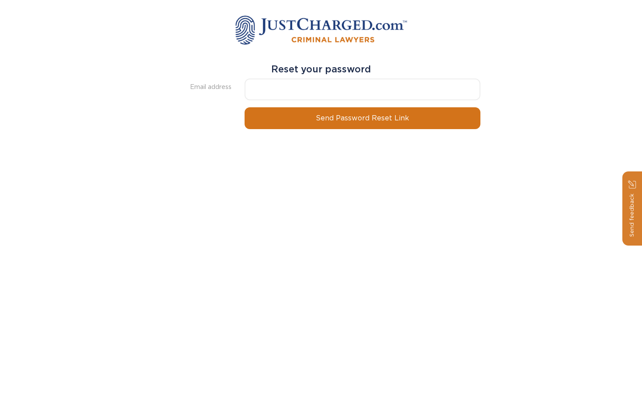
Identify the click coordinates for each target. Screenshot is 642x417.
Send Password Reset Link (362, 118)
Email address (210, 86)
